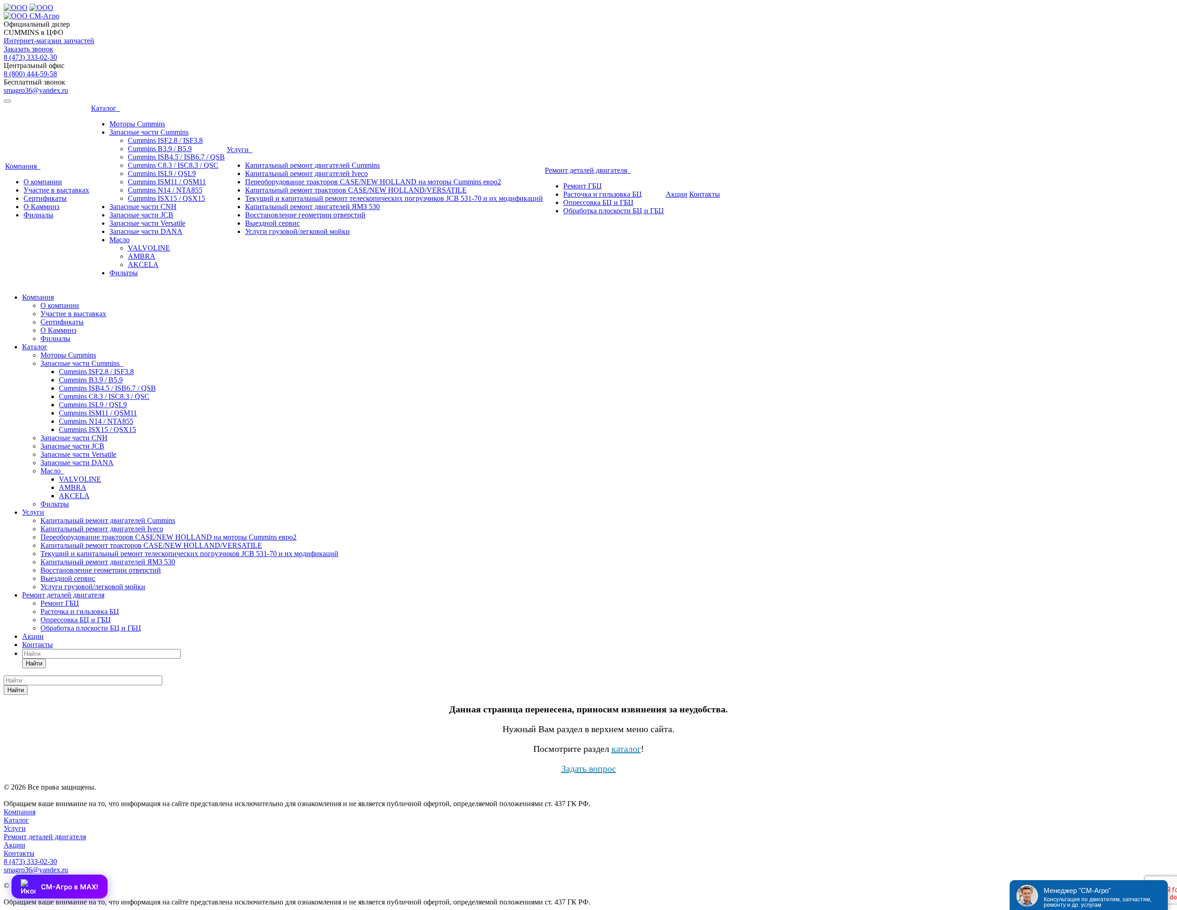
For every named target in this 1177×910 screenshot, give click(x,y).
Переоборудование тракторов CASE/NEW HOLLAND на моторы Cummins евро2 (373, 182)
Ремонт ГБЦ (582, 186)
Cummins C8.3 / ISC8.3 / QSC (173, 165)
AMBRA (141, 256)
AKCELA (143, 264)
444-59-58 (30, 74)
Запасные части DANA (146, 231)
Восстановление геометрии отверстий (305, 215)
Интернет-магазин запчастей (49, 41)
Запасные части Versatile (147, 223)
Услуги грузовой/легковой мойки (297, 231)
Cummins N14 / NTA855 (165, 190)
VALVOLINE (149, 248)
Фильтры (123, 273)
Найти (34, 663)
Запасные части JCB (141, 215)
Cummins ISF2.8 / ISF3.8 (165, 140)
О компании (42, 182)
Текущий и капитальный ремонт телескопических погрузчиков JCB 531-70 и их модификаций (394, 198)
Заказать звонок (28, 49)
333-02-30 (30, 57)
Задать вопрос (588, 768)
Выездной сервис (272, 223)
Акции (676, 194)
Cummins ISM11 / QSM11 (167, 182)
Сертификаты (45, 198)
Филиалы (38, 215)
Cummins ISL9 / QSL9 (162, 173)
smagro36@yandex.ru (36, 90)
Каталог (105, 108)
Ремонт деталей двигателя (588, 170)
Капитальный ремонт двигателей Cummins (312, 165)
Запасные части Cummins (149, 132)
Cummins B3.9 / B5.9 (160, 149)
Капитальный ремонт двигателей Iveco (306, 173)
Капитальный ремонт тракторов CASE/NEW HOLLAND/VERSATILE (356, 190)
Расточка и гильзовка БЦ (602, 194)
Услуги (239, 150)
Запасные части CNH (143, 206)
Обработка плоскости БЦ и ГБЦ (613, 211)
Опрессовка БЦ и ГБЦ (598, 202)
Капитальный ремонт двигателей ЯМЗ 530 (312, 206)
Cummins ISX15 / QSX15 (166, 198)
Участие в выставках (56, 190)
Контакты (704, 194)
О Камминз (41, 206)
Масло (119, 240)
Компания (22, 166)
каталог (626, 749)
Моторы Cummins (137, 124)
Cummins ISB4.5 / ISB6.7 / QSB (176, 157)
